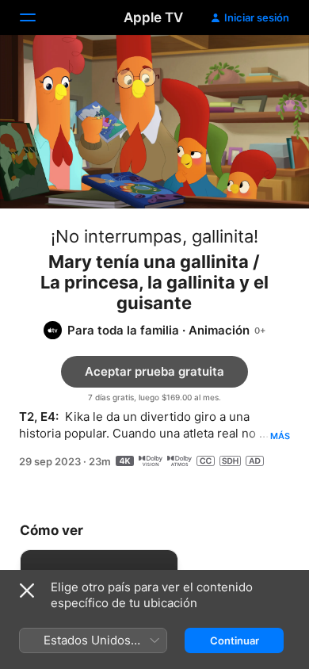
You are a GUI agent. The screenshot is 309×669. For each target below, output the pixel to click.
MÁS (280, 436)
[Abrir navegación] (37, 17)
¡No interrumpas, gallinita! (154, 236)
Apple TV (153, 17)
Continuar (234, 640)
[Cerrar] (27, 590)
